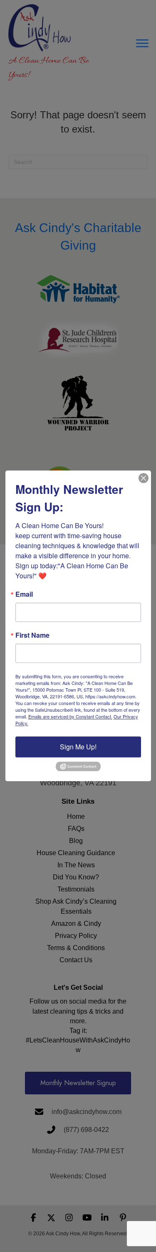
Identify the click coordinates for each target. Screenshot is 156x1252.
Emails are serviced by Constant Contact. (70, 716)
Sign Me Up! (78, 746)
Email (24, 594)
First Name (32, 635)
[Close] (144, 478)
